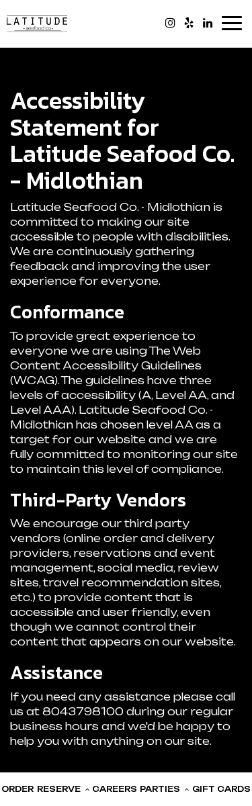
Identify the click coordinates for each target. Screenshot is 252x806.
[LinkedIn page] (207, 23)
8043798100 (83, 711)
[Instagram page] (170, 23)
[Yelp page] (188, 23)
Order (17, 789)
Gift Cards (221, 789)
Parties (161, 789)
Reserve (60, 789)
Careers (114, 789)
